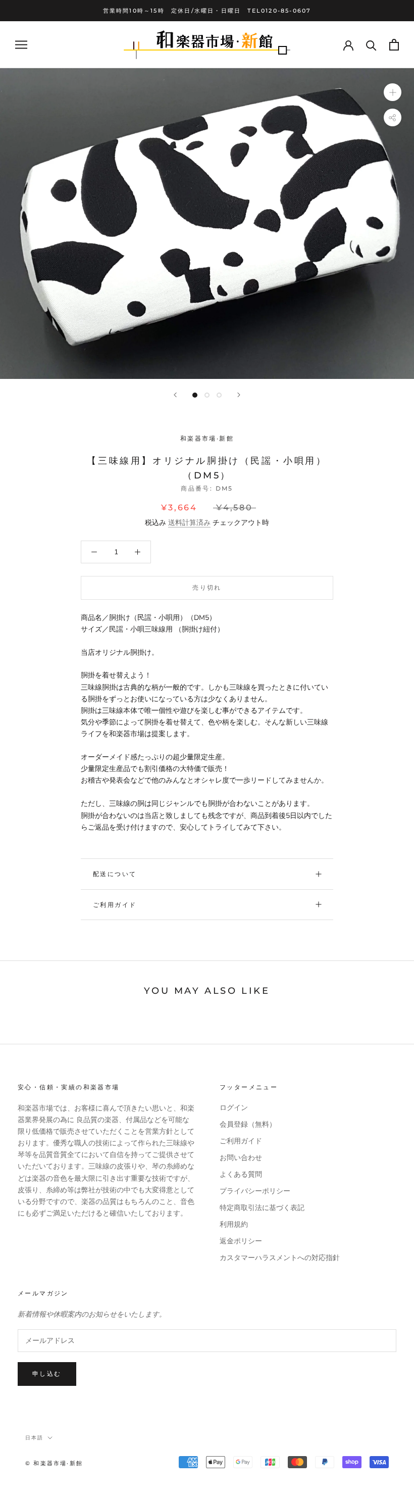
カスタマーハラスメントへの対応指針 (280, 1258)
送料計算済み (189, 522)
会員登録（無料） (248, 1124)
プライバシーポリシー (255, 1191)
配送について (114, 874)
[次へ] (238, 395)
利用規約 (234, 1224)
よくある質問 (241, 1174)
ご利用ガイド (114, 904)
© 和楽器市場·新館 (54, 1463)
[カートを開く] (394, 45)
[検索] (371, 44)
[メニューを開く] (21, 44)
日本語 (34, 1437)
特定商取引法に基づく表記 (262, 1208)
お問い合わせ (241, 1158)
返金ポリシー (241, 1241)
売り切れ (207, 587)
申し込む (47, 1373)
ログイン (234, 1108)
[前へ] (175, 395)
